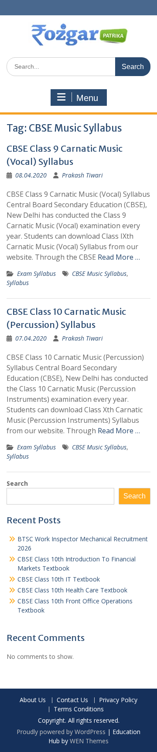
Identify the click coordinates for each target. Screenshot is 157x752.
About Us (33, 700)
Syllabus (18, 283)
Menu (87, 98)
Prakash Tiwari (82, 175)
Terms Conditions (79, 709)
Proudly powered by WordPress (61, 732)
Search (17, 483)
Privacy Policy (118, 700)
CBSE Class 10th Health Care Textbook (72, 590)
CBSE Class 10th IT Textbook (58, 579)
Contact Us (72, 700)
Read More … (119, 257)
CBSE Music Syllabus (99, 273)
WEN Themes (89, 741)
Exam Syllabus (36, 273)
